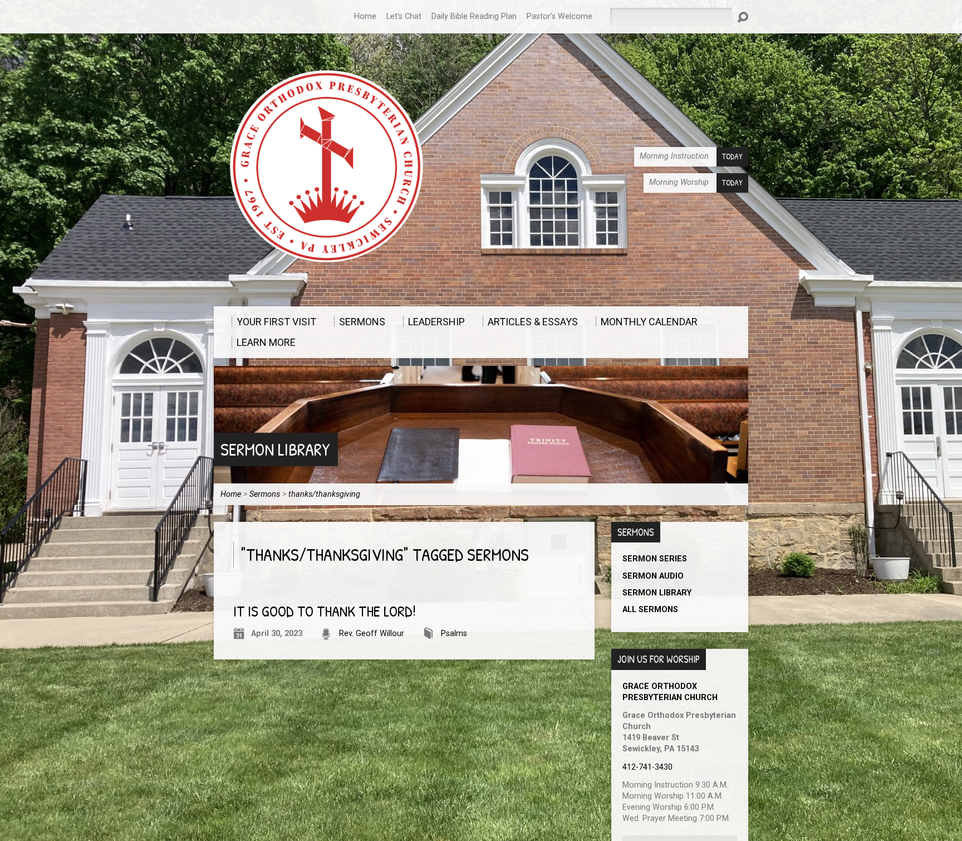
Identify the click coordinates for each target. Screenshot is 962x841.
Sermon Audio (653, 576)
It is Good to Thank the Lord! (324, 611)
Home (365, 16)
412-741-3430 (647, 767)
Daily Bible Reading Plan (474, 16)
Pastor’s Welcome (559, 16)
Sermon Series (654, 559)
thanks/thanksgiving (324, 494)
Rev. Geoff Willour (371, 633)
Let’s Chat (403, 16)
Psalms (454, 633)
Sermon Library (275, 449)
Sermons (264, 494)
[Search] (742, 17)
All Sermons (650, 609)
